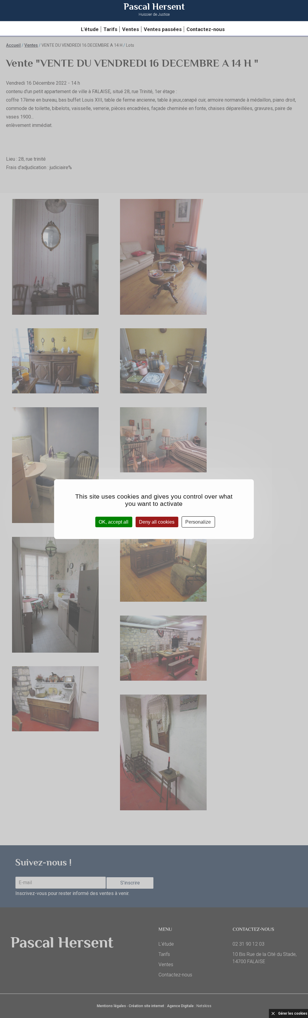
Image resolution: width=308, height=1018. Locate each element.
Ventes (130, 29)
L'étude (90, 29)
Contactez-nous (205, 29)
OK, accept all (113, 521)
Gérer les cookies (292, 1013)
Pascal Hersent (154, 10)
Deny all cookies (156, 521)
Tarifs (110, 29)
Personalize (198, 521)
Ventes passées (163, 29)
